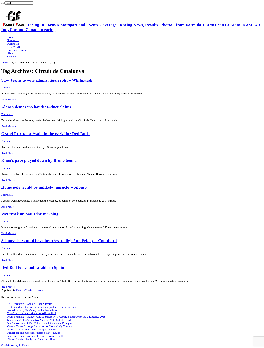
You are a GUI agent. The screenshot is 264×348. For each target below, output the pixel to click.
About (10, 53)
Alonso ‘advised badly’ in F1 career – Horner (32, 339)
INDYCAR (13, 46)
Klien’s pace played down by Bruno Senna (39, 160)
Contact (11, 56)
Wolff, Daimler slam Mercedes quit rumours (32, 329)
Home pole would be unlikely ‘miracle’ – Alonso (44, 187)
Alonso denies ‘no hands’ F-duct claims (36, 107)
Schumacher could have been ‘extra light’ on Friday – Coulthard (59, 240)
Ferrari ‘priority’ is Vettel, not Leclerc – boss (32, 310)
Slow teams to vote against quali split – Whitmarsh (46, 80)
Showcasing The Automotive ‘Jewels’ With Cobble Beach (39, 319)
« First (17, 290)
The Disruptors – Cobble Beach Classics (29, 303)
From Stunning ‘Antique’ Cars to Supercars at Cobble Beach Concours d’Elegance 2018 (56, 316)
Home (10, 37)
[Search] (2, 3)
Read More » (8, 99)
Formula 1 (13, 40)
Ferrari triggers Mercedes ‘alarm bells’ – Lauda (33, 332)
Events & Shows (16, 50)
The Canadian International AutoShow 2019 (31, 313)
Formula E (13, 43)
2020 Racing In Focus (16, 345)
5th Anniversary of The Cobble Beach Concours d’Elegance (40, 323)
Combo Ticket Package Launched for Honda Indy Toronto (39, 326)
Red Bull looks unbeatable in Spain (32, 267)
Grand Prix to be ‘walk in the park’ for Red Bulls (45, 133)
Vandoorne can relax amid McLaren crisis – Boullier (36, 335)
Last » (40, 290)
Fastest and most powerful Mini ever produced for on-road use (42, 307)
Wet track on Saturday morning (29, 214)
